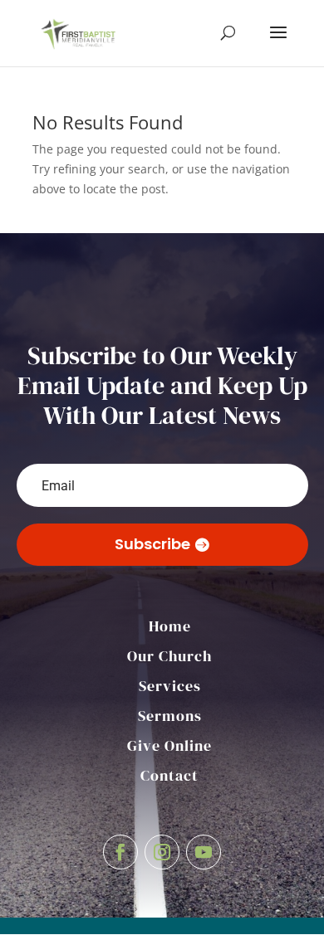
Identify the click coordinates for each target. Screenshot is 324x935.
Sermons (170, 715)
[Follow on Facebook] (120, 852)
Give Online (169, 745)
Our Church (169, 655)
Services (170, 685)
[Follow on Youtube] (203, 852)
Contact (169, 775)
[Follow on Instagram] (162, 852)
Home (170, 626)
